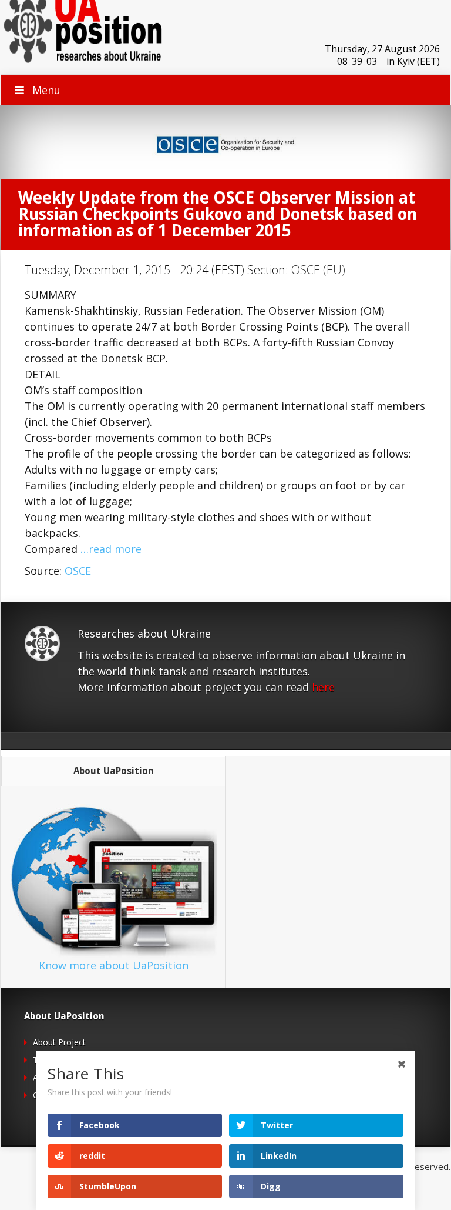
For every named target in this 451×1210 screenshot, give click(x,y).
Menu (46, 90)
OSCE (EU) (318, 270)
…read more (111, 549)
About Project (59, 1042)
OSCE (78, 571)
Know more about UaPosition (114, 965)
